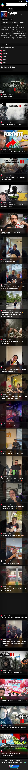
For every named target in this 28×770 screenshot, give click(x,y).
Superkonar (5, 53)
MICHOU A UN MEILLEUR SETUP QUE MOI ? (14, 618)
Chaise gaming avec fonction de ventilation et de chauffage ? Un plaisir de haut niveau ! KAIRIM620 (14, 643)
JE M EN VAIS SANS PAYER (8, 261)
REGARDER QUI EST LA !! (8, 97)
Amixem (4, 50)
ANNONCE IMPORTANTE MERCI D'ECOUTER (14, 700)
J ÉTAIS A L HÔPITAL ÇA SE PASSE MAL (12, 453)
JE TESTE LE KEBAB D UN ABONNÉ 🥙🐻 (12, 535)
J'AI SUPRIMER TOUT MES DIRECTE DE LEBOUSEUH (11, 233)
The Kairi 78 (12, 13)
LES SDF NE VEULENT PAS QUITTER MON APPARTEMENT (11, 754)
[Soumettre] (25, 4)
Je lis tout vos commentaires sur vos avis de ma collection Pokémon (13, 370)
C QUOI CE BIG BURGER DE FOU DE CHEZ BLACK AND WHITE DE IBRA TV (12, 288)
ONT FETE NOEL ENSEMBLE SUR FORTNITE (13, 151)
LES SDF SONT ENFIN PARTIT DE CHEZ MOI (13, 727)
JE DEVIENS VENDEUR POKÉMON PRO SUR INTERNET (12, 343)
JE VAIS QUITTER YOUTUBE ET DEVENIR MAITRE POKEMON (12, 205)
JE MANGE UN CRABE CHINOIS (10, 563)
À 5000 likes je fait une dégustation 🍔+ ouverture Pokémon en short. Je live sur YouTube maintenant (12, 314)
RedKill (4, 62)
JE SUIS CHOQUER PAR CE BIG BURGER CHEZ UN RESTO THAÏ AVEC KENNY (14, 397)
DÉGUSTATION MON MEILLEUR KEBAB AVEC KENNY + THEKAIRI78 (14, 589)
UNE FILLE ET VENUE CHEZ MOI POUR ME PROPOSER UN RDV (13, 178)
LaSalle (4, 56)
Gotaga (4, 59)
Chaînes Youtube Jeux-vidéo (7, 47)
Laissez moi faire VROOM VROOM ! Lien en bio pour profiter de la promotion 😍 (13, 480)
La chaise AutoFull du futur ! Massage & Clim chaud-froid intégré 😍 (12, 507)
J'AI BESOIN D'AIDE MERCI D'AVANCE (11, 124)
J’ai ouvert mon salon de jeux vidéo (11, 426)
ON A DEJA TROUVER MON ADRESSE (11, 673)
